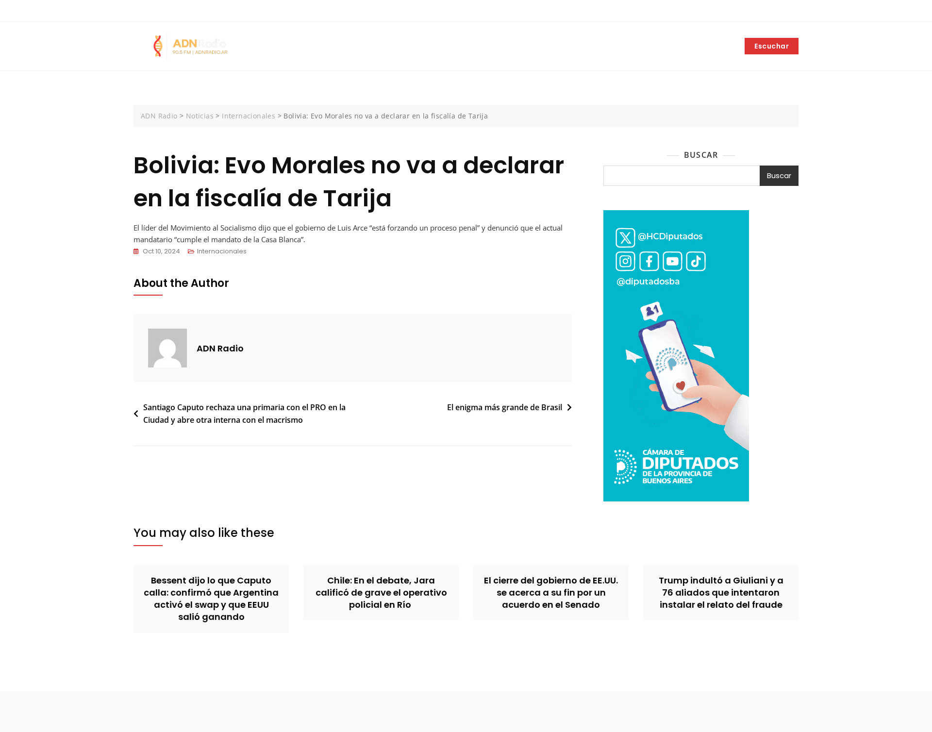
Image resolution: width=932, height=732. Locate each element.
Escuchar (771, 46)
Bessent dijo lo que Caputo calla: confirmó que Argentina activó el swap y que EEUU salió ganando (211, 598)
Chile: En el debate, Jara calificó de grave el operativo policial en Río (381, 592)
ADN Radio (220, 348)
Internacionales (222, 251)
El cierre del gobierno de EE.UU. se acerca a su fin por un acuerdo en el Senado (551, 592)
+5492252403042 (166, 11)
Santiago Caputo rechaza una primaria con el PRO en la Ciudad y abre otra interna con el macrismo (244, 413)
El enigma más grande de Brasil (504, 407)
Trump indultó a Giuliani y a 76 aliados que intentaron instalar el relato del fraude (721, 592)
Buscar (701, 155)
